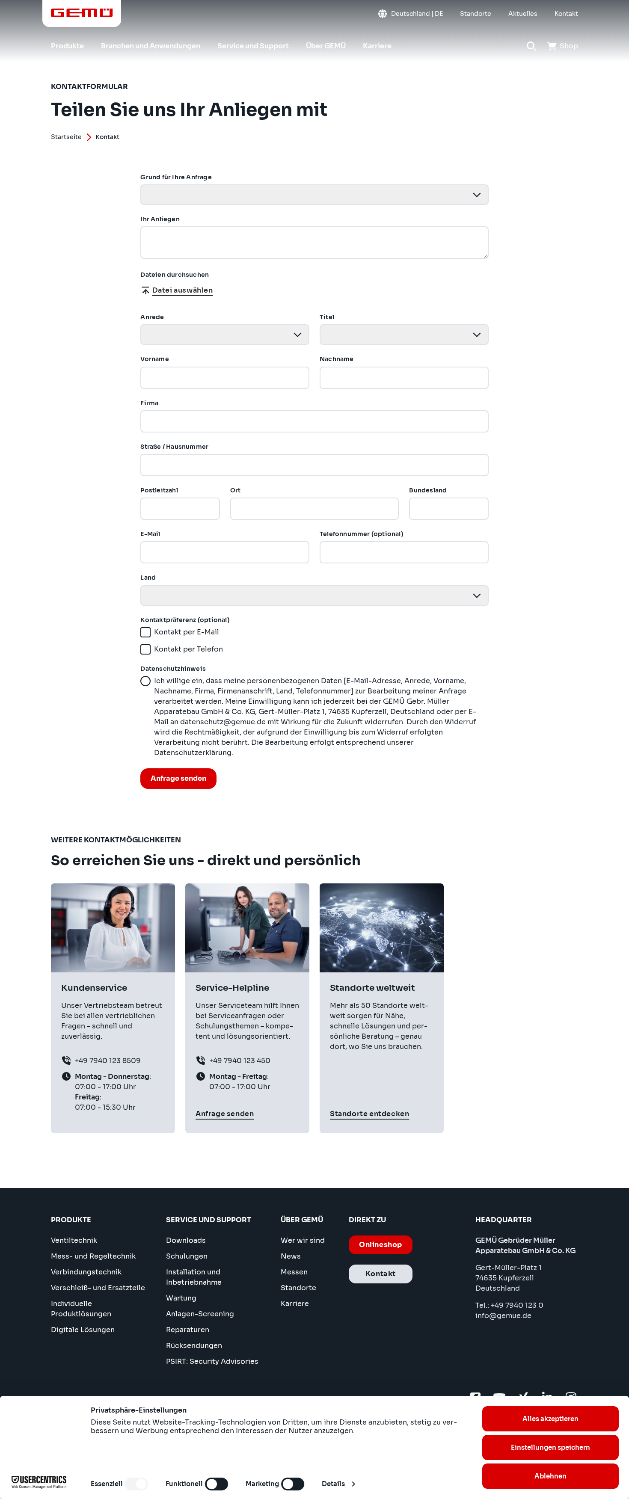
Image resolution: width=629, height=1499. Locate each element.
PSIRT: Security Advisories (212, 1361)
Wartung (181, 1298)
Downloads (186, 1240)
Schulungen (187, 1256)
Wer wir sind (303, 1240)
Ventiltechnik (74, 1240)
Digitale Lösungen (83, 1329)
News (291, 1256)
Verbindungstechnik (86, 1272)
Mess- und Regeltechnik (93, 1256)
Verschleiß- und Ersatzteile (98, 1287)
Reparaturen (187, 1329)
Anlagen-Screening (200, 1313)
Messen (294, 1272)
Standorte (298, 1287)
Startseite (66, 137)
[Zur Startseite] (82, 13)
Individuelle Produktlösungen (81, 1308)
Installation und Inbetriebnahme (194, 1277)
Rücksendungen (194, 1345)
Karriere (295, 1303)
